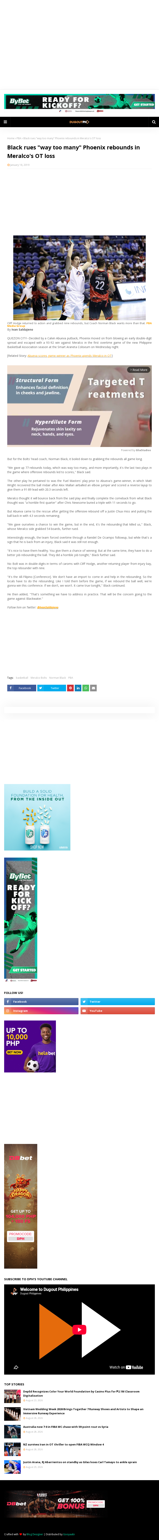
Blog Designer (34, 1534)
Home (10, 138)
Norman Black (57, 678)
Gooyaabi (69, 1534)
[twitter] (118, 1001)
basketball (22, 678)
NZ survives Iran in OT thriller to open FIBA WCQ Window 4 (63, 1444)
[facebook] (41, 1001)
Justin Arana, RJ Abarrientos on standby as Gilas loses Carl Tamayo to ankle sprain (80, 1462)
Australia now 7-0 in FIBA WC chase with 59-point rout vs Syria (65, 1427)
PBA (19, 138)
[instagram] (41, 1010)
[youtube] (118, 1010)
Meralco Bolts (39, 678)
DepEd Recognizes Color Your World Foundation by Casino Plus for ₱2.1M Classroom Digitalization (81, 1393)
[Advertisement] (79, 202)
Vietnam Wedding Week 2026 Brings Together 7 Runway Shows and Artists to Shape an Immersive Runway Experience (83, 1411)
